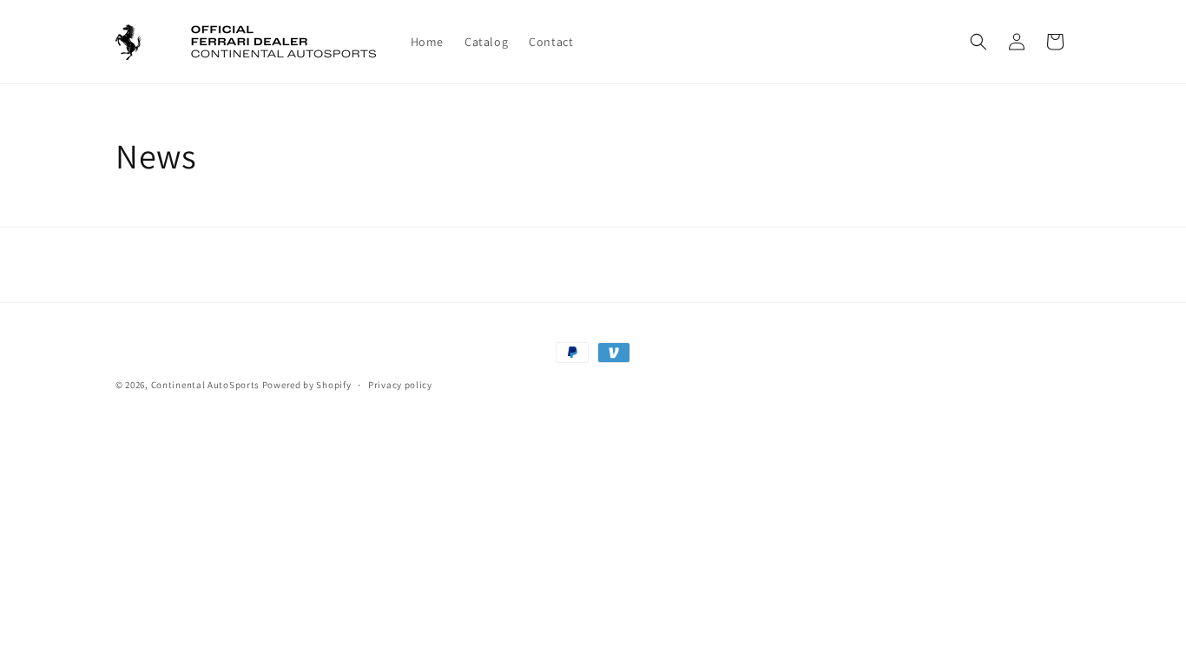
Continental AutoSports (205, 385)
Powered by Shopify (307, 385)
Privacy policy (400, 385)
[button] (978, 42)
